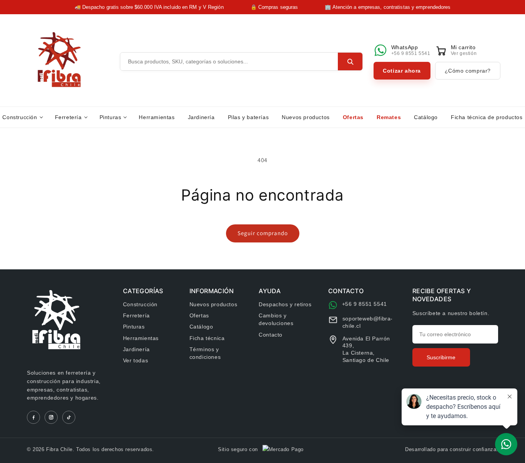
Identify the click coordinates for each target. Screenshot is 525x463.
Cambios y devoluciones (276, 319)
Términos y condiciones (205, 353)
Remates (389, 117)
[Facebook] (33, 417)
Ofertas (353, 117)
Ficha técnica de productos (487, 117)
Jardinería (201, 117)
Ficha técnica (207, 338)
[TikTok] (68, 417)
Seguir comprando (263, 233)
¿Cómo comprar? (468, 71)
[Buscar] (350, 61)
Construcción (19, 117)
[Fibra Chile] (59, 59)
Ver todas (135, 360)
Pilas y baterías (248, 117)
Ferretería (68, 117)
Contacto (270, 335)
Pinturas (110, 117)
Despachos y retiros (285, 304)
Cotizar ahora (402, 71)
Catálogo (426, 117)
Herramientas (156, 117)
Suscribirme (441, 357)
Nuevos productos (306, 117)
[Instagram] (51, 417)
